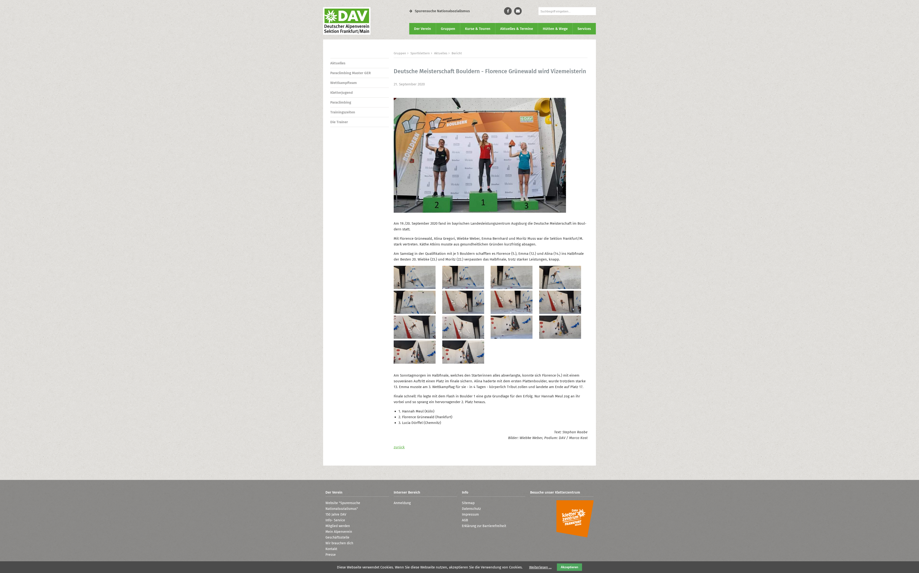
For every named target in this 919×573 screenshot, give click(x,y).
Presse (330, 555)
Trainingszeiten (342, 112)
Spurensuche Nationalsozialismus (442, 11)
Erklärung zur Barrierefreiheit (484, 526)
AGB (465, 520)
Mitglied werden (337, 526)
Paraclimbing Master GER (350, 73)
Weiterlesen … (540, 567)
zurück (399, 447)
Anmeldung (402, 503)
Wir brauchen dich (339, 543)
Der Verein (422, 29)
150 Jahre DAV (335, 514)
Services (584, 29)
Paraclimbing (340, 102)
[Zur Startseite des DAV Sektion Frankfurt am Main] (346, 33)
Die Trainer (339, 122)
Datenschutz (471, 509)
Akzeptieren (569, 567)
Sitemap (468, 503)
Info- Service (335, 520)
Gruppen (448, 29)
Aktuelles (337, 63)
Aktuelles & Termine (516, 29)
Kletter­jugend (341, 92)
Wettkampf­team (343, 83)
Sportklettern (420, 53)
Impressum (470, 514)
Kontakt (331, 549)
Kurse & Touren (477, 29)
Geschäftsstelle (337, 537)
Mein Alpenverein (338, 532)
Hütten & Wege (555, 29)
